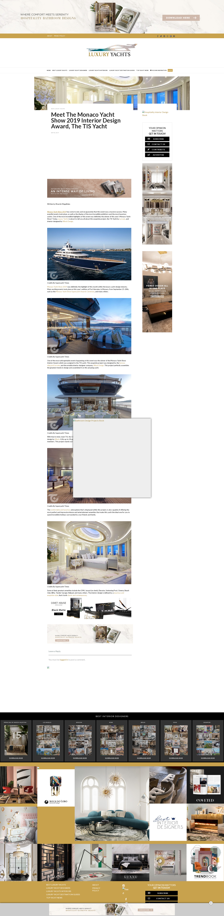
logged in (64, 659)
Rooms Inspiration (159, 70)
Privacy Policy (59, 36)
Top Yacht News (142, 70)
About (49, 36)
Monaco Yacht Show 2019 (57, 287)
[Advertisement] (90, 158)
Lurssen (122, 219)
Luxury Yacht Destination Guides (122, 70)
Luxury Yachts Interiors (98, 70)
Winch (57, 439)
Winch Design (67, 221)
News (49, 70)
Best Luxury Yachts (59, 70)
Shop (170, 70)
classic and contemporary (77, 595)
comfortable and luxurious (60, 510)
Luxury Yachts (63, 219)
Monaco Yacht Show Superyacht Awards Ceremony (75, 292)
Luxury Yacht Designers (78, 70)
